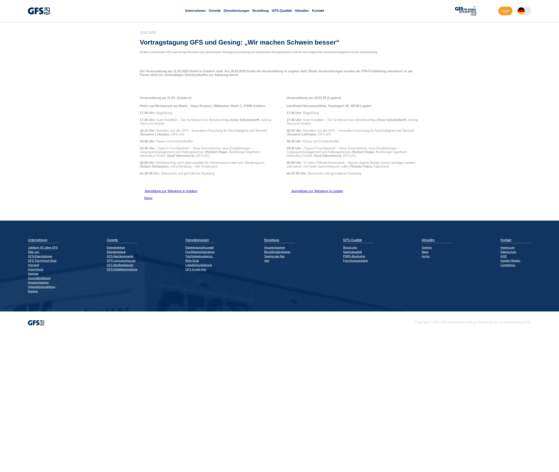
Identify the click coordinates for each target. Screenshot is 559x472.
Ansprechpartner (38, 282)
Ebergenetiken (116, 247)
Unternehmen (195, 10)
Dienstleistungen (236, 10)
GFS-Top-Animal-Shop (42, 260)
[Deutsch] (521, 11)
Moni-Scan (192, 260)
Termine (427, 247)
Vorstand (33, 265)
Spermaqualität (352, 252)
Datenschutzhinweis (14, 470)
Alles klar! (3, 461)
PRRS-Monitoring (354, 256)
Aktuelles (302, 10)
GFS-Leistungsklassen (121, 260)
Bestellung (260, 10)
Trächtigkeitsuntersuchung (200, 256)
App (266, 260)
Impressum (507, 247)
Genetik (215, 10)
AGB (503, 256)
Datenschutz (508, 252)
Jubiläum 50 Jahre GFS (43, 247)
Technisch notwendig (7, 412)
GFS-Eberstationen (40, 256)
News (146, 198)
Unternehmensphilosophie (43, 287)
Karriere (33, 291)
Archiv (426, 256)
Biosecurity (350, 247)
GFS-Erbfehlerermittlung (122, 269)
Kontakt (318, 10)
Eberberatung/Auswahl (199, 247)
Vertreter (33, 273)
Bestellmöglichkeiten (277, 252)
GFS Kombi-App (195, 269)
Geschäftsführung (39, 278)
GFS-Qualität (282, 10)
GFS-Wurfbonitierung (120, 265)
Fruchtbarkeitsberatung (199, 252)
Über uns (33, 252)
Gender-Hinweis (510, 260)
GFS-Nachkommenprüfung (122, 256)
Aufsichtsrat (35, 269)
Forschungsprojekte (355, 260)
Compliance (507, 265)
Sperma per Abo (274, 256)
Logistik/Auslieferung (198, 265)
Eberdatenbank (116, 252)
